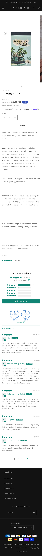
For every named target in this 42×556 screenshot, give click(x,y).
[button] (2, 7)
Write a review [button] (21, 301)
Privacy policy (9, 548)
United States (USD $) (20, 528)
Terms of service (22, 551)
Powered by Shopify (23, 544)
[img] (7, 335)
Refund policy (35, 544)
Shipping (4, 105)
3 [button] (21, 459)
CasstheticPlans (12, 544)
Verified (20, 322)
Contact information (21, 548)
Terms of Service (10, 498)
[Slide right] (26, 86)
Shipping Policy (10, 493)
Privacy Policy (9, 478)
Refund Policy (9, 488)
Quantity (4, 113)
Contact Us (8, 483)
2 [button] (18, 459)
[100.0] (14, 314)
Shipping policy (34, 548)
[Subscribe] (33, 512)
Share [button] (6, 255)
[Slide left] (16, 86)
